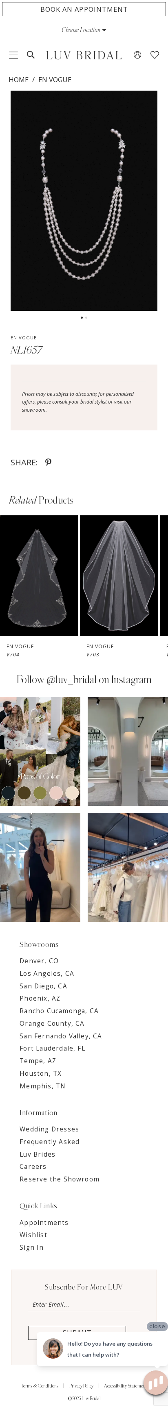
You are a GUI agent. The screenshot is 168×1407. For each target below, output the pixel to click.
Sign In (32, 1247)
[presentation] (43, 575)
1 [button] (81, 317)
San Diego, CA (43, 986)
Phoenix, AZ (40, 998)
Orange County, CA (52, 1023)
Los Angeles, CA (47, 973)
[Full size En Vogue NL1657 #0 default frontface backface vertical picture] (83, 201)
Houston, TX (41, 1073)
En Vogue (54, 79)
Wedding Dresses (49, 1129)
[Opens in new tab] (48, 751)
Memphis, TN (43, 1086)
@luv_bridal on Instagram (99, 680)
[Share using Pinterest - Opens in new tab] (48, 463)
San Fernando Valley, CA (61, 1036)
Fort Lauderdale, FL (52, 1048)
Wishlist (33, 1235)
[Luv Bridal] (84, 55)
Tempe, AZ (38, 1061)
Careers (33, 1166)
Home (19, 79)
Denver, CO (39, 961)
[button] (84, 30)
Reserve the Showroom (59, 1179)
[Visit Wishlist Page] (155, 55)
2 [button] (86, 317)
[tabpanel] (83, 201)
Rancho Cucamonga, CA (59, 1011)
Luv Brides (37, 1154)
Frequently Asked (50, 1142)
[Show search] (30, 55)
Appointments (44, 1222)
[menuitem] (13, 55)
